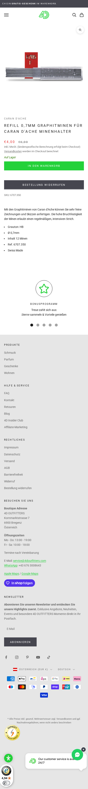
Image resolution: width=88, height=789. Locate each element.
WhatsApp (10, 565)
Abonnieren (20, 642)
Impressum (11, 447)
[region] (44, 298)
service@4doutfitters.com (29, 560)
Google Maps (29, 573)
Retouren (10, 407)
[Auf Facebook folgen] (6, 656)
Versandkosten (13, 151)
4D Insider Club (13, 420)
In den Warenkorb (44, 165)
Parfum (9, 359)
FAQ (6, 393)
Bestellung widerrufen (44, 184)
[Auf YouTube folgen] (38, 656)
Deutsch (64, 669)
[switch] (6, 783)
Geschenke (11, 366)
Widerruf (9, 481)
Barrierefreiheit (13, 474)
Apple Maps (11, 573)
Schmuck (10, 352)
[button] (8, 758)
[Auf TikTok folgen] (49, 656)
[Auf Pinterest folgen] (27, 656)
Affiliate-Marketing (15, 427)
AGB (7, 467)
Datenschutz (12, 454)
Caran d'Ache (15, 118)
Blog (7, 413)
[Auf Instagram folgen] (17, 656)
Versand (9, 461)
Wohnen (9, 373)
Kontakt (9, 400)
